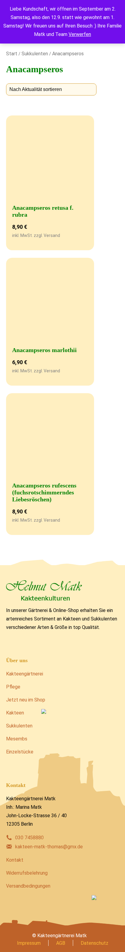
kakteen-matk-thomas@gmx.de (49, 847)
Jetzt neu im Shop (25, 700)
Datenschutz (94, 943)
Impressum (29, 943)
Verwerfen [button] (80, 34)
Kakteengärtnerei (24, 674)
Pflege (13, 687)
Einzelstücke (19, 752)
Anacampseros (68, 54)
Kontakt (14, 860)
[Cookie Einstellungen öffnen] (11, 944)
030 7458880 (29, 837)
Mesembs (16, 739)
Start (11, 54)
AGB (60, 943)
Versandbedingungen (28, 886)
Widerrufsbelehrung (27, 873)
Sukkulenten (35, 54)
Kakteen (15, 713)
